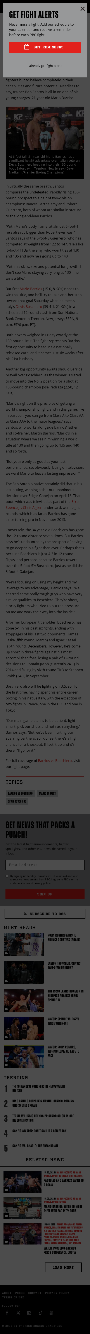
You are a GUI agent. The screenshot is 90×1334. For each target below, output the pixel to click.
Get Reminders (48, 47)
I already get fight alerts (45, 66)
